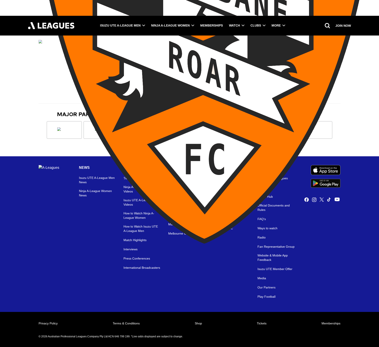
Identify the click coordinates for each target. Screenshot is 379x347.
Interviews (130, 249)
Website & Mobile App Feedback (272, 258)
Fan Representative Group (276, 246)
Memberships (211, 25)
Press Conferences (136, 258)
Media (261, 278)
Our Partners (266, 287)
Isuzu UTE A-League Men (120, 25)
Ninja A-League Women (170, 25)
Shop (198, 323)
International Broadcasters (141, 267)
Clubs (255, 25)
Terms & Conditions (126, 323)
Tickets (261, 323)
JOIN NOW (343, 25)
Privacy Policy (48, 323)
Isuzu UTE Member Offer (274, 269)
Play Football (266, 296)
